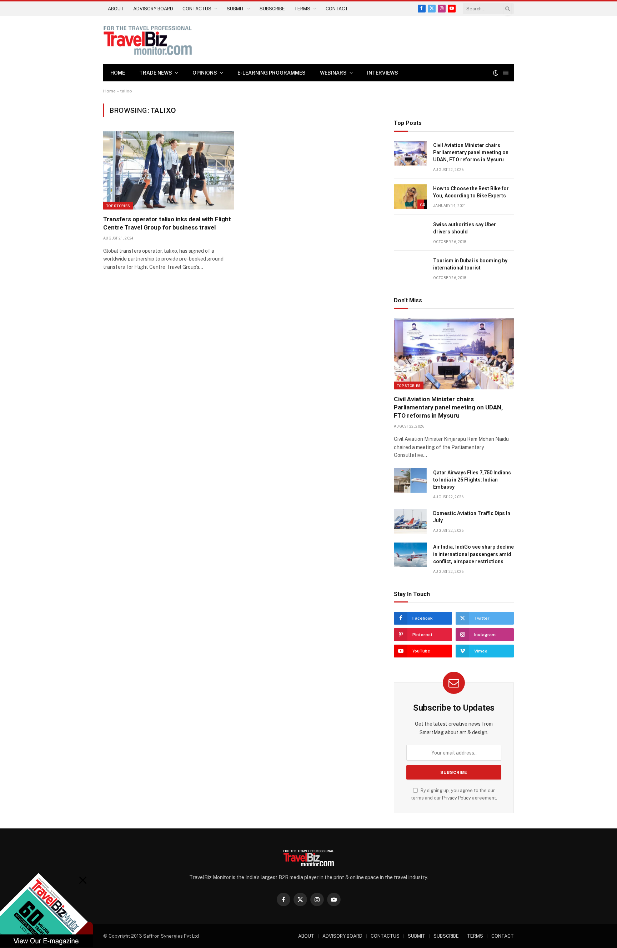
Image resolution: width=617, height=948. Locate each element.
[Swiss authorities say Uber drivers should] (410, 232)
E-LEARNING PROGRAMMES (271, 73)
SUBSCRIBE (272, 8)
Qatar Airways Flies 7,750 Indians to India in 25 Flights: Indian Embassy (472, 480)
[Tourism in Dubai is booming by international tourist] (410, 268)
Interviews (382, 73)
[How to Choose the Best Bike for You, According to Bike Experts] (410, 196)
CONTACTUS (196, 8)
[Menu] (505, 73)
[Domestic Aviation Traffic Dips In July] (410, 521)
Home (117, 73)
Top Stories (118, 205)
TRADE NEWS (155, 73)
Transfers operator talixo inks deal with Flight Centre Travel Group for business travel (167, 223)
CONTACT (337, 8)
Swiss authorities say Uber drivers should (464, 228)
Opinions (204, 73)
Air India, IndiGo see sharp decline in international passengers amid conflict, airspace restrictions (473, 554)
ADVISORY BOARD (153, 8)
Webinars (333, 73)
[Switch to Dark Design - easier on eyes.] (495, 73)
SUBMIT (235, 8)
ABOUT (116, 8)
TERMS (302, 8)
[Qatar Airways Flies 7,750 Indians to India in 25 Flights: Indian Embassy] (410, 480)
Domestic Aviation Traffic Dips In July (471, 516)
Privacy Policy (456, 798)
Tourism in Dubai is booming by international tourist (470, 264)
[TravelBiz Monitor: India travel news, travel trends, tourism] (147, 40)
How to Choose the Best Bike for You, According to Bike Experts (471, 192)
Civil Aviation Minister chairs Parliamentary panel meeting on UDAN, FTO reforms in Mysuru (470, 152)
